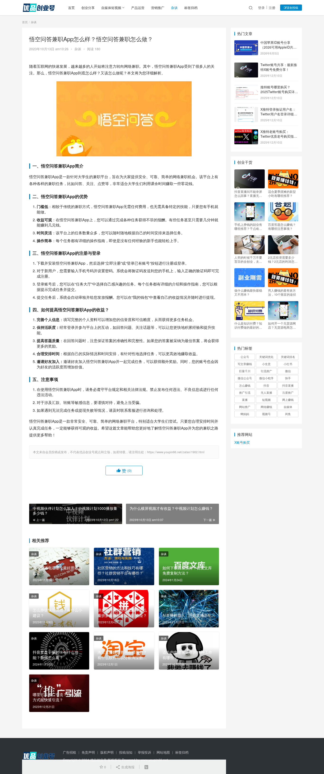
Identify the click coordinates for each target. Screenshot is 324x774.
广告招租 (69, 752)
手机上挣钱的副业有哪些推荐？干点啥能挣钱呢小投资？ (248, 226)
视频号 (266, 414)
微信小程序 (266, 378)
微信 (288, 371)
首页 (71, 7)
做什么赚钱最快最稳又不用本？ (248, 292)
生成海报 (127, 767)
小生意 (266, 364)
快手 (288, 378)
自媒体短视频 (111, 7)
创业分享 (88, 7)
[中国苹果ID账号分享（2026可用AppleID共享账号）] (246, 43)
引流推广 (266, 371)
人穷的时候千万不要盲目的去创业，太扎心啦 (248, 259)
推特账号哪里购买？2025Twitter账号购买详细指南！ (279, 92)
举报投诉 (144, 752)
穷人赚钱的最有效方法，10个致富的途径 (282, 292)
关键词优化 (266, 357)
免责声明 (88, 752)
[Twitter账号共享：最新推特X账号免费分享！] (246, 65)
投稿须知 (125, 752)
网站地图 (163, 752)
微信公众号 (245, 378)
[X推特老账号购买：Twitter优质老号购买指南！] (246, 132)
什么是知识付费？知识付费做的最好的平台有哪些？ (248, 325)
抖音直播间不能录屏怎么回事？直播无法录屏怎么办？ (248, 194)
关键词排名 (288, 357)
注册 (272, 7)
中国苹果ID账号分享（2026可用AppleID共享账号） (278, 47)
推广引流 (244, 392)
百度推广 (288, 392)
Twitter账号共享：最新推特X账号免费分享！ (278, 67)
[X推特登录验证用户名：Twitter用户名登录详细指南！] (246, 109)
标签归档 (191, 7)
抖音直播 (288, 385)
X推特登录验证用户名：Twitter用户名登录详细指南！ (278, 114)
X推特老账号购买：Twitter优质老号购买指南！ (277, 136)
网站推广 (244, 407)
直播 (245, 400)
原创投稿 (292, 7)
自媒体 (288, 407)
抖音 (266, 385)
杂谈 (174, 7)
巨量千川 (244, 371)
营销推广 (157, 7)
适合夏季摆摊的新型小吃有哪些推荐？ (282, 194)
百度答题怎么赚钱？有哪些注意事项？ (282, 226)
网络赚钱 (266, 407)
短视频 (266, 400)
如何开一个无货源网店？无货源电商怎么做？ (282, 325)
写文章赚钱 (245, 364)
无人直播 (266, 392)
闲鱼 (288, 414)
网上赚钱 (288, 400)
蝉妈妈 (245, 414)
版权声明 (107, 752)
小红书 (288, 364)
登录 (261, 7)
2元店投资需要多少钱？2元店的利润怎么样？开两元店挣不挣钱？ (282, 259)
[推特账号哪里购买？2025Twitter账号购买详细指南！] (246, 87)
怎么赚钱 (244, 385)
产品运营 (137, 7)
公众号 (245, 357)
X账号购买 (242, 442)
